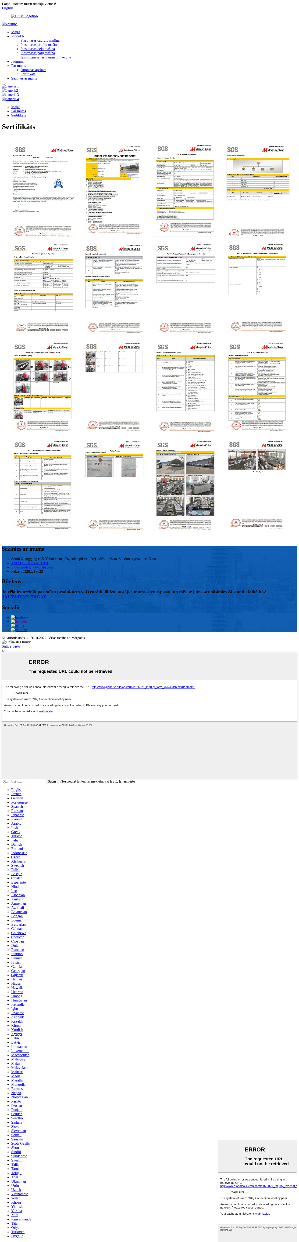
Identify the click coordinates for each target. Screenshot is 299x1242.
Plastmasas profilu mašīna (39, 45)
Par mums (18, 66)
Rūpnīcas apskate (33, 70)
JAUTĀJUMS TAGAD (24, 596)
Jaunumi (17, 61)
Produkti (17, 36)
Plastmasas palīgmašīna (38, 53)
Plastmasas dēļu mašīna (38, 49)
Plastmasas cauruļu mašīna (40, 40)
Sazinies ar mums (24, 78)
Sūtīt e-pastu (11, 646)
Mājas (15, 32)
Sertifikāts (28, 74)
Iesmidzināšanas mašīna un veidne (46, 57)
